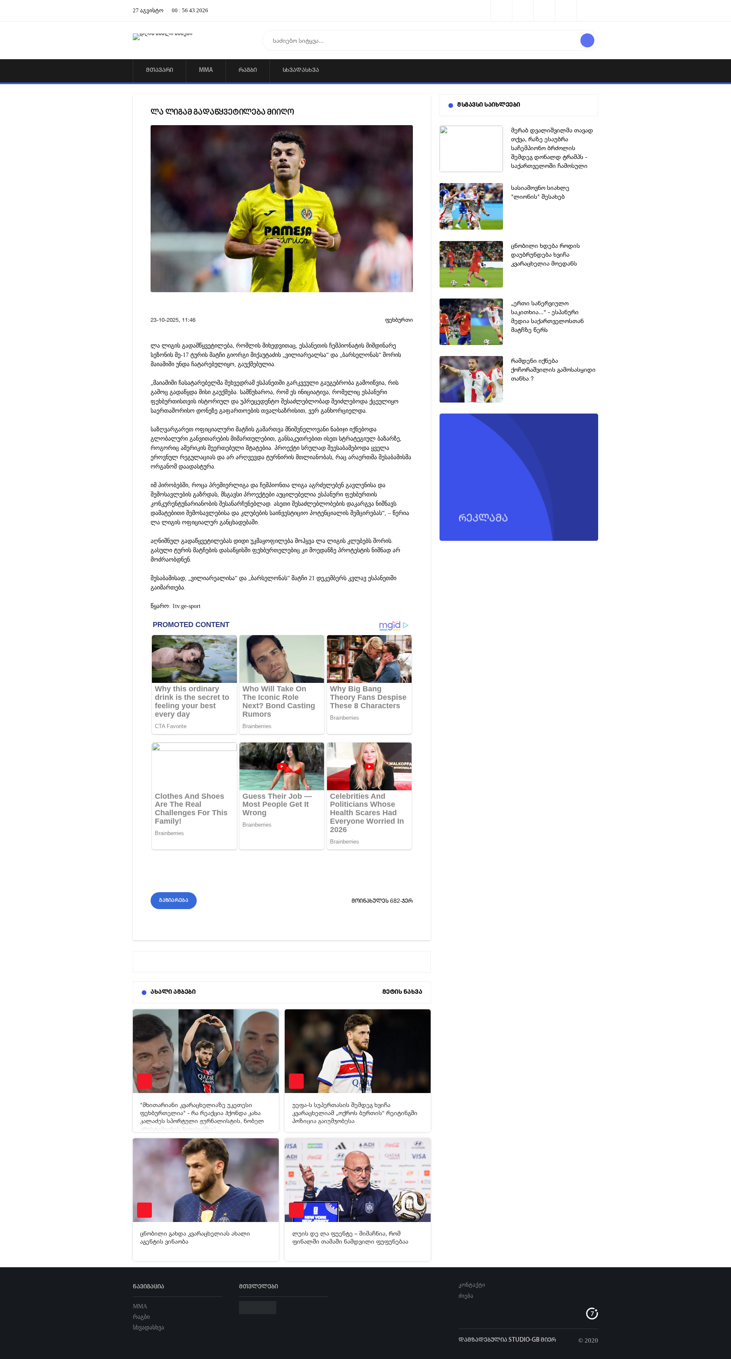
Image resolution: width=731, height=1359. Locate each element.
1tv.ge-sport (186, 606)
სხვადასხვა (301, 70)
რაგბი (248, 70)
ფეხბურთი (399, 319)
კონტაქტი (472, 1285)
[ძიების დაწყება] (587, 40)
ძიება (466, 1296)
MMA (206, 70)
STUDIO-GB (523, 1340)
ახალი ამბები (173, 992)
